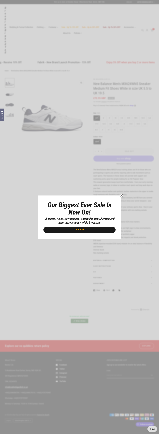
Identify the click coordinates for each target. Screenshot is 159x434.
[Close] (121, 195)
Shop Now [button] (80, 230)
